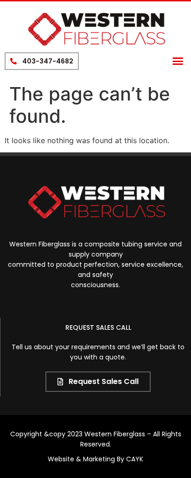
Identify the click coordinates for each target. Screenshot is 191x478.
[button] (178, 61)
